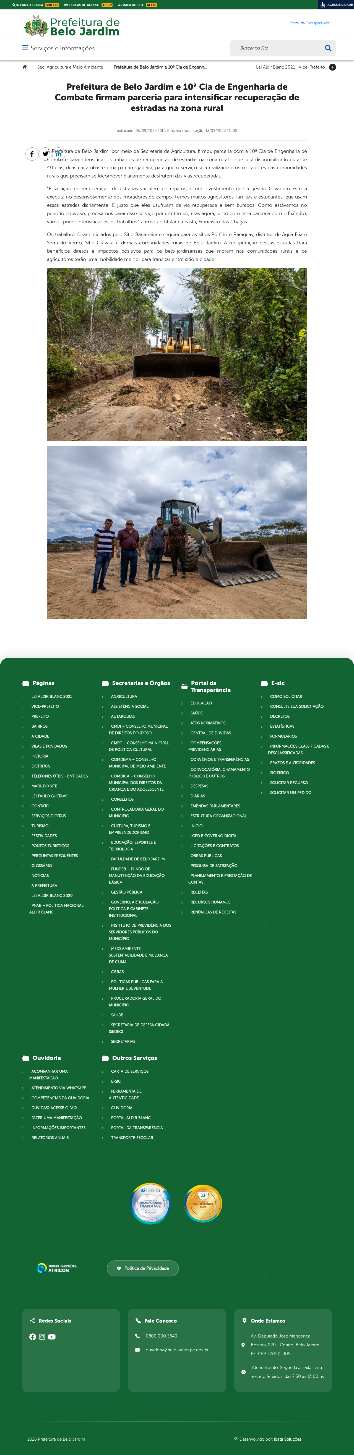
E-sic (116, 1081)
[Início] (24, 67)
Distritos (41, 766)
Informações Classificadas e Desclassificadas (298, 749)
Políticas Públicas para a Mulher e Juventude (136, 985)
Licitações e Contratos (215, 846)
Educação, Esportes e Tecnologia (132, 845)
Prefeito (40, 716)
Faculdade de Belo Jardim (138, 859)
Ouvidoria (121, 1108)
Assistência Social (130, 706)
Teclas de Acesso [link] (90, 5)
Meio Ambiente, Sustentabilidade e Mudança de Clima (138, 955)
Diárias (198, 796)
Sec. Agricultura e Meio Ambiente (70, 67)
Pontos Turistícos (50, 846)
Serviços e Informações (63, 48)
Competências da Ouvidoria (60, 1098)
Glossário (42, 866)
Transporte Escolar (132, 1138)
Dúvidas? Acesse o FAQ (54, 1108)
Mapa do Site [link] (139, 5)
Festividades (44, 836)
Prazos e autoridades (292, 763)
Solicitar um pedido (290, 793)
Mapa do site (44, 786)
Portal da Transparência (137, 1128)
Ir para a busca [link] (36, 5)
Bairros (40, 726)
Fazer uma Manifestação (57, 1118)
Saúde (117, 1015)
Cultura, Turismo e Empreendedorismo (129, 829)
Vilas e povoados (49, 746)
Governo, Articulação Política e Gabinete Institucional (133, 909)
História (40, 756)
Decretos (280, 716)
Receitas (199, 892)
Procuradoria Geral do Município (135, 1001)
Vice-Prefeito (312, 67)
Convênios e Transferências (220, 759)
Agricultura (124, 696)
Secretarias (123, 1041)
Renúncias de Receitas (213, 912)
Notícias (40, 876)
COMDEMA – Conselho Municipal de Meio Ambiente (137, 762)
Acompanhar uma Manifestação (48, 1074)
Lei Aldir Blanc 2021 (275, 67)
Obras (117, 972)
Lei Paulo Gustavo (50, 796)
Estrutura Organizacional (219, 816)
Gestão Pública (126, 892)
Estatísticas (282, 726)
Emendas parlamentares (215, 806)
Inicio (196, 826)
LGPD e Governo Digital (214, 836)
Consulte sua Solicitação (297, 706)
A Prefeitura (44, 886)
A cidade (40, 736)
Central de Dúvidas (211, 733)
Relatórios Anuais (50, 1138)
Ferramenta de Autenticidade (125, 1094)
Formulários (283, 736)
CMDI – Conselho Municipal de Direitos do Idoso (138, 729)
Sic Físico (279, 773)
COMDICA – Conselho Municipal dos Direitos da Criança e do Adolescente (136, 783)
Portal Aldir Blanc (131, 1118)
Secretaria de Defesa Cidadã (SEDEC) (139, 1028)
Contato (40, 806)
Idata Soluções (287, 1439)
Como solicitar (286, 696)
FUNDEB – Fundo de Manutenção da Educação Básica (137, 875)
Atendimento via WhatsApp (59, 1088)
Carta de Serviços (130, 1071)
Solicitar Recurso (289, 783)
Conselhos (122, 799)
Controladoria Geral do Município (136, 812)
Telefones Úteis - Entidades (60, 776)
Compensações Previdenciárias (204, 746)
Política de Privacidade (146, 1268)
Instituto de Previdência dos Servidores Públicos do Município (140, 932)
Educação (201, 703)
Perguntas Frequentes (55, 856)
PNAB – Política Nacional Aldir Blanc (56, 908)
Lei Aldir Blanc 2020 (52, 896)
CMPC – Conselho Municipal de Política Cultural (139, 746)
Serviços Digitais (49, 816)
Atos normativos (208, 723)
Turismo (40, 826)
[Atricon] (58, 1268)
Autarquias (123, 716)
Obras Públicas (206, 856)
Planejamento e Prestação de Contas (220, 879)
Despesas (199, 786)
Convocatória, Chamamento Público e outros (219, 772)
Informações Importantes (58, 1128)
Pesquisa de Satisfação (214, 866)
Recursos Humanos (210, 902)
